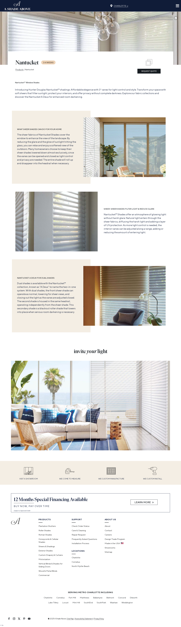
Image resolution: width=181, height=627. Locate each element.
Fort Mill (72, 597)
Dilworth (133, 597)
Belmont (110, 597)
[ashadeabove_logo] (17, 2)
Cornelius (60, 597)
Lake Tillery (53, 602)
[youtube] (29, 618)
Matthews (84, 597)
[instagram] (14, 618)
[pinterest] (24, 618)
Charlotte (121, 5)
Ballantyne (97, 597)
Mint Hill (76, 602)
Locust (65, 602)
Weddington (127, 602)
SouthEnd (88, 602)
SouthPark (101, 602)
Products (19, 69)
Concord (122, 597)
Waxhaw (114, 602)
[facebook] (9, 618)
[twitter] (19, 618)
